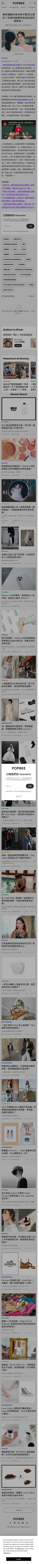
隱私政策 (28, 791)
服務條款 (22, 791)
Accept (19, 1559)
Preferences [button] (7, 1553)
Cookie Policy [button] (20, 1548)
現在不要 (18, 796)
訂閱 (29, 786)
